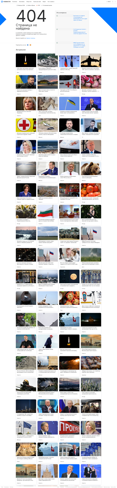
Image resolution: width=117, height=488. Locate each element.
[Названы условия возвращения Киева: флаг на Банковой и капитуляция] (69, 107)
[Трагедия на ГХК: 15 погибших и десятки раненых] (69, 85)
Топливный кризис (47, 5)
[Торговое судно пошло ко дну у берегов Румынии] (48, 150)
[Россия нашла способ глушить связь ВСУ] (26, 301)
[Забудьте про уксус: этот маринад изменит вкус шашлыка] (91, 366)
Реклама (11, 487)
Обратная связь (107, 487)
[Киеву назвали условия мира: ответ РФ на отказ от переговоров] (69, 172)
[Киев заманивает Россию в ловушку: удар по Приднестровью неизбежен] (26, 193)
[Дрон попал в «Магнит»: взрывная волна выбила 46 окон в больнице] (91, 301)
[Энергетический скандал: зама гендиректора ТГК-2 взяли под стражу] (91, 409)
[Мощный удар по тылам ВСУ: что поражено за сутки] (69, 193)
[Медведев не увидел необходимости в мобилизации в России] (48, 172)
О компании (6, 487)
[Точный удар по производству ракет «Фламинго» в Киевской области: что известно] (69, 366)
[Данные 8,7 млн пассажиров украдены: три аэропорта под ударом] (26, 474)
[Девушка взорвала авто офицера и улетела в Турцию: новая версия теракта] (26, 128)
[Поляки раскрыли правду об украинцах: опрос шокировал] (91, 453)
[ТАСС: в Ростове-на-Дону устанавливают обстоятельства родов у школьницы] (48, 107)
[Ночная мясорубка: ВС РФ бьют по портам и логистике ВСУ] (26, 323)
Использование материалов (97, 487)
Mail (2, 487)
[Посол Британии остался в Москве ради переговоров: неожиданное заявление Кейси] (91, 345)
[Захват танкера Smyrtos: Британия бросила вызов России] (26, 172)
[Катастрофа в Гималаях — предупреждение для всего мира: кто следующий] (48, 64)
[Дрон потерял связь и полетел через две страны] (48, 85)
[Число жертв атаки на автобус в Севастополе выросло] (69, 150)
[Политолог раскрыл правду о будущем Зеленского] (26, 85)
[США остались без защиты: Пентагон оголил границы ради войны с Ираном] (69, 453)
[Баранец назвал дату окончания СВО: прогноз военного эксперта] (91, 64)
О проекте (62, 487)
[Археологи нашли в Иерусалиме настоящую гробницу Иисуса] (26, 453)
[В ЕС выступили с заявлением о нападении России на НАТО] (26, 431)
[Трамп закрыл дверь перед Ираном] (48, 345)
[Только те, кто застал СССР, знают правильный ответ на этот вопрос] (91, 280)
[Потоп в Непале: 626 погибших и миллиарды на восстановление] (26, 366)
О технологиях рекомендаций (71, 487)
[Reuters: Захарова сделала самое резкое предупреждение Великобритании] (91, 431)
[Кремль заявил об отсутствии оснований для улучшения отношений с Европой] (69, 474)
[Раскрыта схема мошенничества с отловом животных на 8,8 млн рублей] (48, 366)
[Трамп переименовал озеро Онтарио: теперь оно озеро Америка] (48, 409)
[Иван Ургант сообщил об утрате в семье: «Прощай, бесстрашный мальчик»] (91, 128)
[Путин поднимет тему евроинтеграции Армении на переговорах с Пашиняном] (48, 431)
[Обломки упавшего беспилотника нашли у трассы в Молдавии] (48, 128)
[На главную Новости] (6, 1)
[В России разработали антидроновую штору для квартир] (48, 323)
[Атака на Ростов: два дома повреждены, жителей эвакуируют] (26, 388)
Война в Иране (31, 5)
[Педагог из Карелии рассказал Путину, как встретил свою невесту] (69, 409)
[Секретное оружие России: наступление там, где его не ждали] (91, 323)
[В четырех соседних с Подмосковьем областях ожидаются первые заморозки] (26, 215)
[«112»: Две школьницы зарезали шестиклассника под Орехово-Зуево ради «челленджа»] (26, 64)
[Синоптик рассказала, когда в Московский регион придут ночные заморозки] (48, 388)
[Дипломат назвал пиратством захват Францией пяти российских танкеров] (48, 474)
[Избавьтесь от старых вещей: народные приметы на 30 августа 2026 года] (26, 280)
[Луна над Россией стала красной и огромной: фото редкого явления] (69, 280)
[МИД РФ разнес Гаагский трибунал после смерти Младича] (91, 236)
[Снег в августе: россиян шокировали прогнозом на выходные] (91, 388)
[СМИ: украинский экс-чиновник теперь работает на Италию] (26, 345)
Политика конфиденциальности (84, 487)
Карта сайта (113, 487)
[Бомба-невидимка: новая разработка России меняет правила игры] (48, 301)
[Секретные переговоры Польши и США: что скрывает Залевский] (69, 236)
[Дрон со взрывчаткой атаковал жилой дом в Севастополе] (48, 280)
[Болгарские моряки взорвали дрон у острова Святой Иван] (48, 215)
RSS (58, 487)
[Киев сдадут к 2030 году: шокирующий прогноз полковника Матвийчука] (69, 388)
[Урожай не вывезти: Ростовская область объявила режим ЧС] (26, 236)
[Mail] (2, 1)
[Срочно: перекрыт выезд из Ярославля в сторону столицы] (26, 258)
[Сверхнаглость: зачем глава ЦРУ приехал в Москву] (69, 64)
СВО (39, 5)
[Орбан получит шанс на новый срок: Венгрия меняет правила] (91, 107)
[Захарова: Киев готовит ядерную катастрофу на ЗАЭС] (26, 150)
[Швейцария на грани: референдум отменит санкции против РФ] (69, 323)
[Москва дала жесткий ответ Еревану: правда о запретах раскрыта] (48, 258)
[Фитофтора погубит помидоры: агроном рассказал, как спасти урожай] (91, 193)
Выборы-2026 (21, 5)
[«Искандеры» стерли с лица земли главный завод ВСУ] (48, 236)
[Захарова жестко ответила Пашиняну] (26, 107)
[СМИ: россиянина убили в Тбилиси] (48, 193)
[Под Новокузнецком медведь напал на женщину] (91, 172)
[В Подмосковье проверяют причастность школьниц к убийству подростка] (69, 431)
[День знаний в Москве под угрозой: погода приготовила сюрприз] (91, 215)
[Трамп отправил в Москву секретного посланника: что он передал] (91, 150)
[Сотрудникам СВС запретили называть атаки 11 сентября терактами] (26, 409)
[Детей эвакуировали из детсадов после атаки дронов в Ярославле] (69, 215)
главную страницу (30, 38)
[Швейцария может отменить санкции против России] (48, 453)
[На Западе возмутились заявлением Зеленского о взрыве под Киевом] (69, 128)
